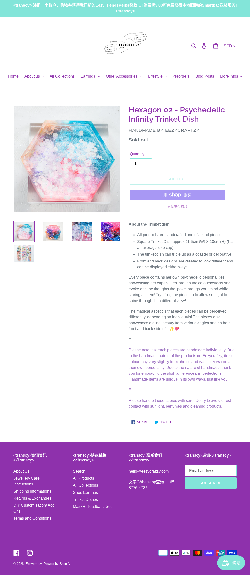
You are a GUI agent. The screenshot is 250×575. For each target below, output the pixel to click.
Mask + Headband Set (92, 506)
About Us (21, 471)
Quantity (137, 154)
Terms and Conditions (32, 518)
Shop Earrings (85, 492)
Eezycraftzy (34, 563)
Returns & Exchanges (32, 498)
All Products (83, 478)
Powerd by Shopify (57, 563)
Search (79, 471)
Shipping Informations (32, 491)
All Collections (85, 485)
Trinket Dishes (85, 499)
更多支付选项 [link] (177, 207)
